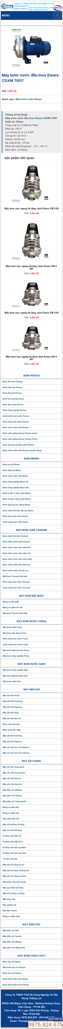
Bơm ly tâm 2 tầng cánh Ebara (16, 499)
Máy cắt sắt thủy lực (12, 778)
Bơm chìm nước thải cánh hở (16, 565)
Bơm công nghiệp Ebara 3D (15, 482)
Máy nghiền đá (9, 905)
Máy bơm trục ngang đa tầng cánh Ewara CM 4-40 (31, 312)
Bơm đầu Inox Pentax (13, 381)
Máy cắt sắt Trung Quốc (13, 767)
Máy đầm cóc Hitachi (12, 796)
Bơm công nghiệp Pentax (14, 410)
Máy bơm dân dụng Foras (14, 633)
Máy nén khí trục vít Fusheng (16, 753)
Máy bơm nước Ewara (29, 99)
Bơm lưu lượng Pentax (13, 399)
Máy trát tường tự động (13, 893)
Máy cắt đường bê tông (13, 824)
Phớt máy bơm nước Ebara (15, 516)
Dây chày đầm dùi (11, 819)
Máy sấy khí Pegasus (12, 741)
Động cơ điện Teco (11, 916)
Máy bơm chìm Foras (12, 627)
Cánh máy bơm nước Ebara (15, 522)
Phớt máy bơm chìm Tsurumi (16, 582)
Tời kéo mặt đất (10, 859)
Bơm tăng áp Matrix (12, 470)
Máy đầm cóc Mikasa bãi (14, 948)
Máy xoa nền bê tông (12, 830)
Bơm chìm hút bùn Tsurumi (15, 536)
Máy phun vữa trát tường (14, 882)
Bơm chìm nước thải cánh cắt (16, 553)
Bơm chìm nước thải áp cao (16, 570)
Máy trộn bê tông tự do (13, 865)
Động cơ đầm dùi (11, 807)
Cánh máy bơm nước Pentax (16, 416)
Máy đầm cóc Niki (11, 930)
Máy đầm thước (10, 910)
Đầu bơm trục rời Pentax (14, 967)
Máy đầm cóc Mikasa (12, 790)
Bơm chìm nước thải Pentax (16, 427)
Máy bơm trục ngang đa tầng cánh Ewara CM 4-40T (31, 357)
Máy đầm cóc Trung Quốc (14, 801)
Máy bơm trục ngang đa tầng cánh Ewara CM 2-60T (31, 267)
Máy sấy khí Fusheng (12, 736)
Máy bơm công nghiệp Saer (15, 670)
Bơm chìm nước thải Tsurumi (16, 542)
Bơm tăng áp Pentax (12, 393)
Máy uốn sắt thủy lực (12, 784)
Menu (6, 15)
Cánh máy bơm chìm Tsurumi (16, 588)
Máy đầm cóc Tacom (12, 936)
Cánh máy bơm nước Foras (15, 644)
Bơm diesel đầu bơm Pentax (16, 985)
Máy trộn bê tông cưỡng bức (16, 870)
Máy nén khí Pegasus (12, 707)
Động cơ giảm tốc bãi (13, 607)
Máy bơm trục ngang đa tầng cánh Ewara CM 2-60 (31, 208)
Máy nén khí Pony (11, 713)
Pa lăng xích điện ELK (13, 842)
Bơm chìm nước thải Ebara (15, 476)
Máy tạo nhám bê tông (13, 888)
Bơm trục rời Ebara (11, 962)
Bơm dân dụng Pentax (13, 405)
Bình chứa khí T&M (11, 730)
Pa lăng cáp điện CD (12, 836)
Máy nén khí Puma (11, 695)
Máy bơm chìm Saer (12, 681)
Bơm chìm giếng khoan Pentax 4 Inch (20, 433)
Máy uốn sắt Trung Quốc (14, 773)
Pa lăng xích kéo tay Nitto (14, 847)
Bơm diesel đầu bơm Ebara (15, 979)
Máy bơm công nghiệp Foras (16, 656)
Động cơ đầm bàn (11, 813)
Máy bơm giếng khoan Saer (15, 676)
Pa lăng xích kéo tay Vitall (14, 853)
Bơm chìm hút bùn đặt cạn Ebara (18, 510)
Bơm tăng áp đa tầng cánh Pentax (18, 445)
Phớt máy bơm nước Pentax (16, 422)
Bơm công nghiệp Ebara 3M (15, 487)
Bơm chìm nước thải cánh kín (16, 547)
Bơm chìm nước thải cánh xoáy (17, 559)
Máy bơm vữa (9, 899)
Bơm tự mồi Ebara (11, 464)
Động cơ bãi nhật (11, 602)
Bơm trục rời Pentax (12, 973)
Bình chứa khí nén (11, 724)
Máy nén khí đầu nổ (12, 718)
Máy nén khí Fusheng (12, 701)
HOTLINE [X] (55, 1018)
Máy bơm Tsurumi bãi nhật (15, 576)
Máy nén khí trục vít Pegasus (16, 747)
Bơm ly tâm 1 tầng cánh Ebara (16, 493)
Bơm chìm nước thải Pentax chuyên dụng (22, 450)
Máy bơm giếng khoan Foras (16, 650)
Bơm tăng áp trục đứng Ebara (16, 505)
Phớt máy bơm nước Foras (15, 639)
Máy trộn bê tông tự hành (14, 876)
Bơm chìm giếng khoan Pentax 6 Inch (20, 439)
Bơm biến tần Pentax (12, 387)
